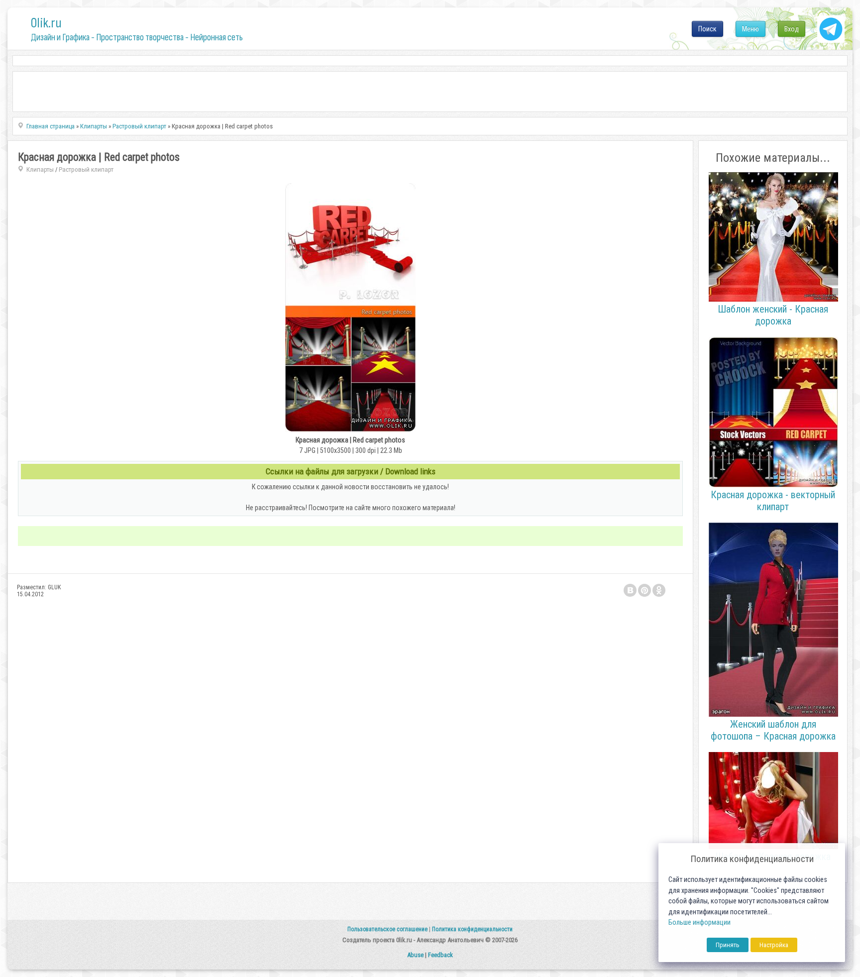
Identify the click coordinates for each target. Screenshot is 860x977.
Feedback (440, 955)
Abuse (415, 955)
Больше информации (699, 922)
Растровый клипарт (86, 169)
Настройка (773, 945)
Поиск (707, 29)
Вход (791, 29)
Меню (750, 29)
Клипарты (40, 169)
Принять (728, 945)
